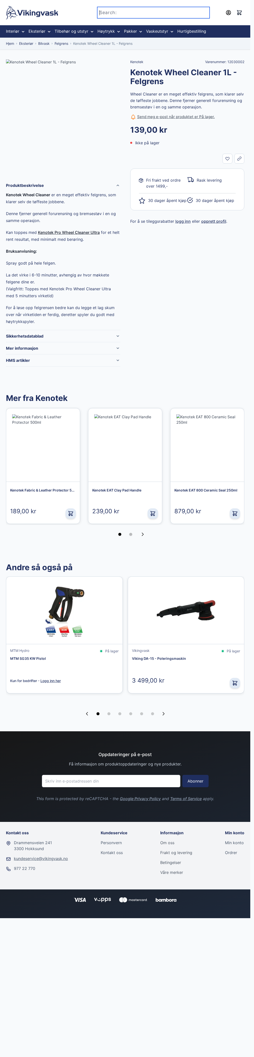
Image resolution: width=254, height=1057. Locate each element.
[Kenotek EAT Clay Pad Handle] (125, 445)
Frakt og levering (176, 852)
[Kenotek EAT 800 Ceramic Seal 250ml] (207, 445)
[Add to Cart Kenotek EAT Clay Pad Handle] (153, 513)
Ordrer (231, 852)
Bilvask (44, 43)
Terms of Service (186, 798)
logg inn (183, 221)
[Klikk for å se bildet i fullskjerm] (63, 116)
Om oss (167, 842)
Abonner (195, 781)
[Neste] (144, 534)
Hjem (10, 43)
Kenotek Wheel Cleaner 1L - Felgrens (102, 43)
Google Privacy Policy (140, 798)
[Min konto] (228, 13)
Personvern (111, 842)
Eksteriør (26, 43)
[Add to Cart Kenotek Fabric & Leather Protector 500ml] (70, 513)
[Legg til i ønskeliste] (227, 159)
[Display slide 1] (119, 534)
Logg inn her (50, 681)
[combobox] (153, 12)
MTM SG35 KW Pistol (28, 658)
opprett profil (213, 221)
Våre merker (171, 872)
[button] (98, 713)
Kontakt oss (112, 852)
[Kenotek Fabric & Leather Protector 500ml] (43, 445)
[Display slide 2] (130, 534)
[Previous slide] (87, 713)
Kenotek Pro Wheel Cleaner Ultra (69, 232)
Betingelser (170, 862)
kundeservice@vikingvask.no (41, 858)
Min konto (234, 842)
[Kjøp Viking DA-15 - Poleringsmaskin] (235, 683)
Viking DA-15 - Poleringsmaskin (159, 658)
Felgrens (61, 43)
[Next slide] (163, 713)
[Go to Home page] (32, 13)
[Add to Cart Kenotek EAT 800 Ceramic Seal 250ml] (235, 513)
